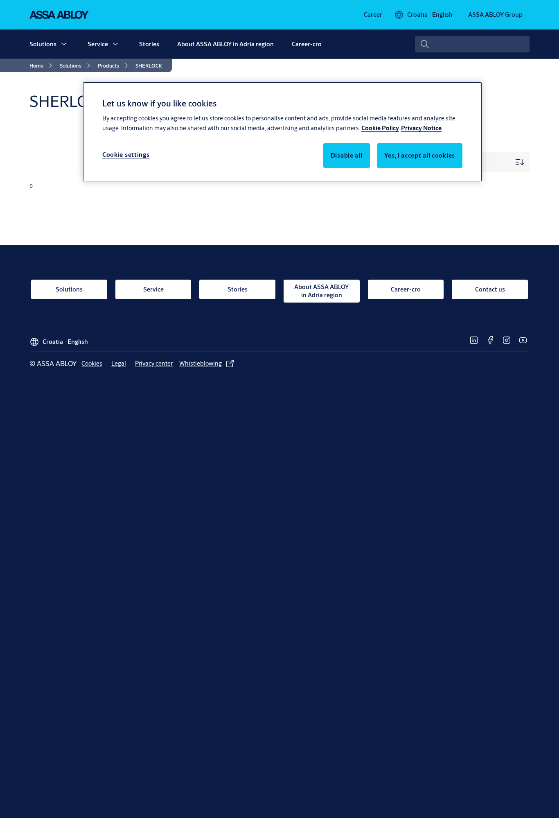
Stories (149, 44)
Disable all (347, 155)
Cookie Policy (380, 127)
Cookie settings (126, 154)
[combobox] (472, 44)
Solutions (42, 44)
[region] (282, 132)
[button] (64, 44)
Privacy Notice (421, 127)
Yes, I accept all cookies (419, 155)
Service (98, 44)
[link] (373, 15)
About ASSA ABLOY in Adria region (225, 44)
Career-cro (307, 44)
